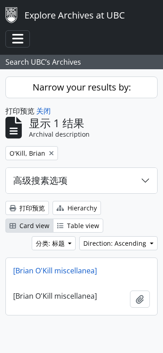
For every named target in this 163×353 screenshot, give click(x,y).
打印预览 (31, 208)
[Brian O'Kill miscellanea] (55, 271)
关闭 (43, 111)
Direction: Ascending (115, 243)
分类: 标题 (51, 243)
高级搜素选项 (40, 180)
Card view (33, 225)
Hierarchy (81, 208)
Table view (82, 225)
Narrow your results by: (82, 87)
